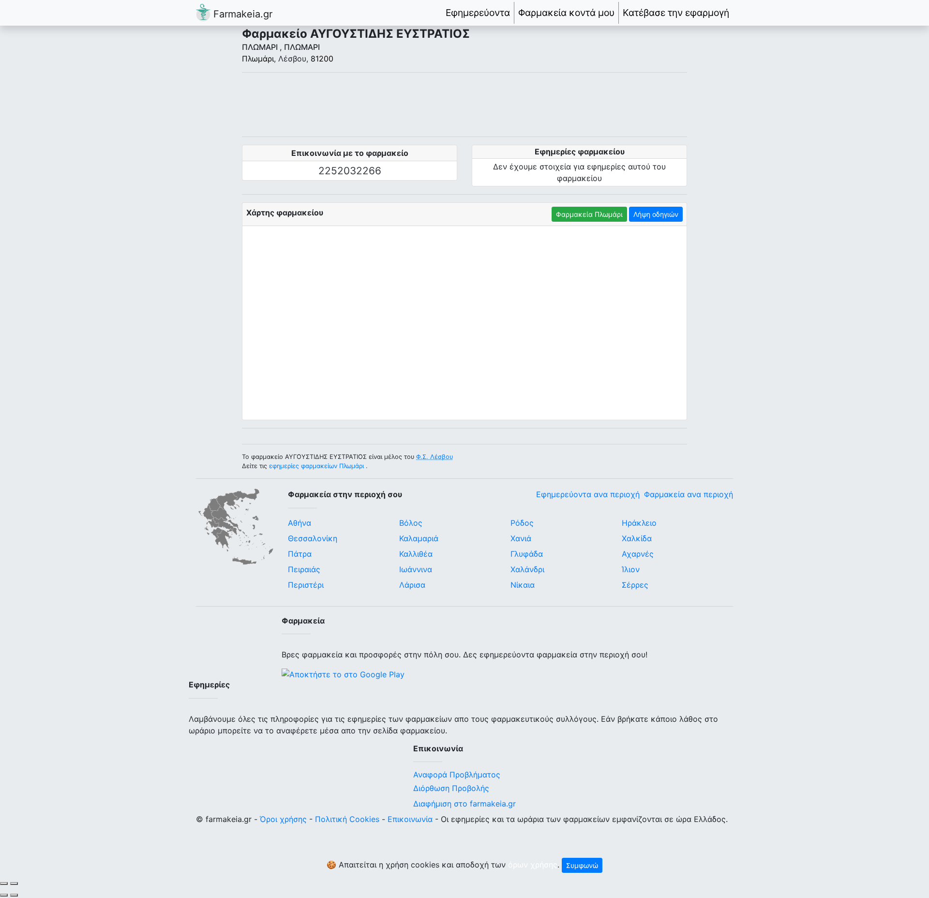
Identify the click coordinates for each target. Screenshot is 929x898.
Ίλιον (631, 569)
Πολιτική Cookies (347, 819)
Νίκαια (522, 585)
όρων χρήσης (532, 864)
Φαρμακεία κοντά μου (566, 12)
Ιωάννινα (415, 569)
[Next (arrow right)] (14, 895)
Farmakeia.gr (241, 14)
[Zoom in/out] (14, 883)
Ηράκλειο (639, 523)
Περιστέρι (306, 585)
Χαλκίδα (637, 538)
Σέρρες (635, 585)
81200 (322, 58)
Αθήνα (299, 523)
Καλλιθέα (416, 554)
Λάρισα (412, 585)
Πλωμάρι (258, 58)
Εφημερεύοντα (478, 12)
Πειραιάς (304, 569)
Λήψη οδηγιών (655, 214)
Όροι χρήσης (283, 819)
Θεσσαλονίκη (312, 538)
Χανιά (520, 538)
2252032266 (349, 171)
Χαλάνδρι (527, 569)
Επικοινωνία (410, 819)
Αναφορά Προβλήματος (456, 774)
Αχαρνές (638, 554)
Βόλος (410, 523)
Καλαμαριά (418, 538)
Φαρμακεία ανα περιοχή (688, 494)
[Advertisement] (464, 104)
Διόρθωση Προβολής (451, 788)
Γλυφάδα (526, 554)
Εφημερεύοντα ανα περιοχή (588, 494)
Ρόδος (522, 523)
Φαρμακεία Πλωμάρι (589, 214)
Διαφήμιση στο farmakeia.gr (464, 803)
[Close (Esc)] (4, 883)
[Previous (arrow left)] (4, 895)
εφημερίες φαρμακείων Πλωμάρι (316, 466)
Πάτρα (300, 554)
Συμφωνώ (582, 865)
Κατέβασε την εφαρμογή (676, 12)
